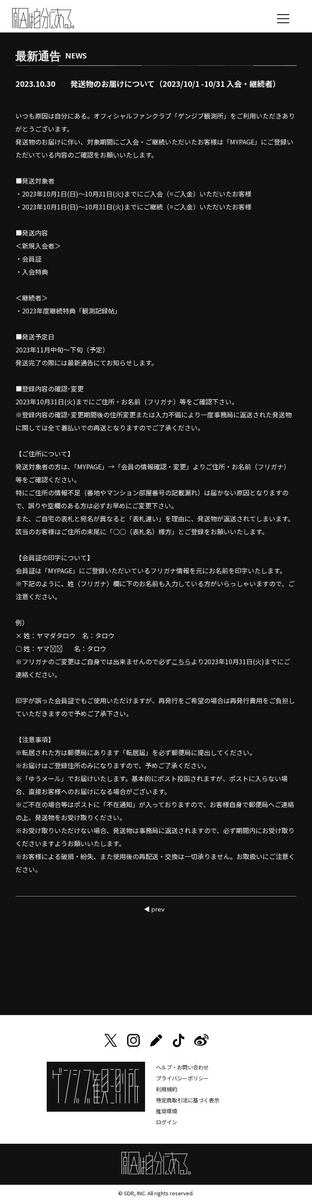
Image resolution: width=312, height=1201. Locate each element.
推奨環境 (166, 1111)
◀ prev (154, 909)
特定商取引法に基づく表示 (187, 1100)
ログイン (166, 1122)
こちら (181, 661)
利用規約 (166, 1089)
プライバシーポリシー (182, 1078)
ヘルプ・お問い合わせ (182, 1067)
